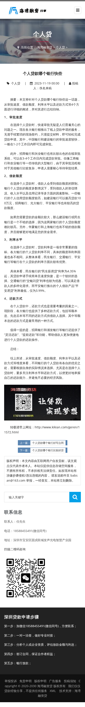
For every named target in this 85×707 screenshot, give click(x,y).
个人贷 (60, 47)
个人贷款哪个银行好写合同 (48, 442)
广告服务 (55, 681)
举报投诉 (11, 681)
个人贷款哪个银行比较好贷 (48, 450)
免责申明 (25, 681)
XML (53, 691)
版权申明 (40, 681)
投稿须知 (70, 681)
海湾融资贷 (44, 47)
